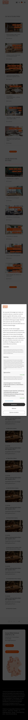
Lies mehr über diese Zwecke (9, 400)
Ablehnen (14, 408)
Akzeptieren (14, 404)
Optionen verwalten (14, 412)
